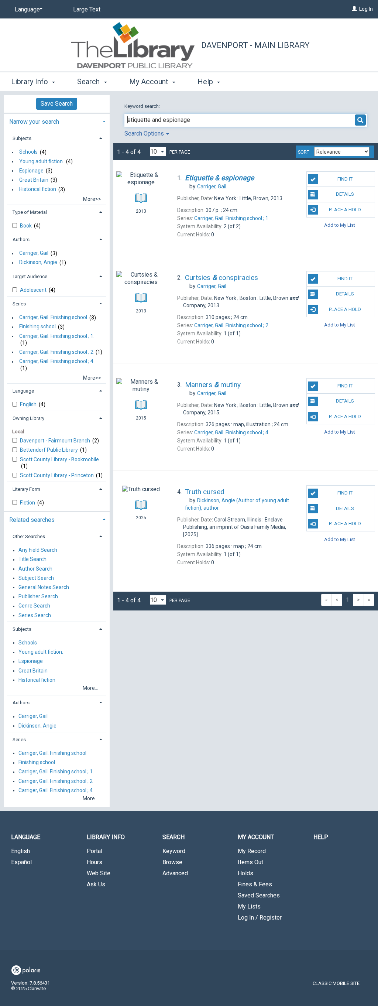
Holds (245, 873)
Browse (172, 862)
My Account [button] (149, 81)
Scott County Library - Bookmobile (59, 459)
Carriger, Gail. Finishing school (53, 318)
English (29, 404)
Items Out (250, 862)
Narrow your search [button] (34, 121)
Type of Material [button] (30, 212)
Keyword (173, 851)
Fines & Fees (255, 884)
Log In (366, 9)
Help (320, 837)
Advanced (175, 873)
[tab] (57, 121)
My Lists (249, 906)
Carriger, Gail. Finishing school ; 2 (56, 352)
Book (26, 226)
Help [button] (206, 81)
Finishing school (37, 327)
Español (21, 862)
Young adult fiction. (41, 161)
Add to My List (339, 225)
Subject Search (36, 578)
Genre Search (34, 606)
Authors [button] (21, 239)
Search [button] (89, 81)
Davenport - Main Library (255, 45)
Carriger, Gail (33, 253)
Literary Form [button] (26, 489)
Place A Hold (345, 209)
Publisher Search (38, 597)
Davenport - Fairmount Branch (55, 441)
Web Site (98, 873)
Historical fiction (37, 189)
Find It (345, 179)
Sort (303, 152)
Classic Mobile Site (336, 983)
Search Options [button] (144, 133)
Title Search (32, 559)
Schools (28, 152)
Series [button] (19, 304)
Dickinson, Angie (38, 263)
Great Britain (33, 180)
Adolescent (34, 290)
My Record (252, 851)
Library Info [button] (30, 81)
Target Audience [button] (30, 276)
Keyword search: (142, 106)
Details (345, 194)
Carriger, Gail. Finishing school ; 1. (56, 336)
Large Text (86, 9)
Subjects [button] (22, 138)
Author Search (35, 569)
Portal (94, 851)
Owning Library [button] (28, 418)
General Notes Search (43, 587)
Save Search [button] (57, 103)
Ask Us (96, 884)
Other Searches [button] (29, 536)
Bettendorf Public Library (49, 450)
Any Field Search (37, 550)
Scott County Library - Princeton (57, 475)
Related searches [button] (32, 519)
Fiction (28, 503)
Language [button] (23, 391)
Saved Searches (259, 895)
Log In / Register (260, 917)
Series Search (34, 615)
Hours (94, 862)
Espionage (31, 171)
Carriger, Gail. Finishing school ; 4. (56, 362)
